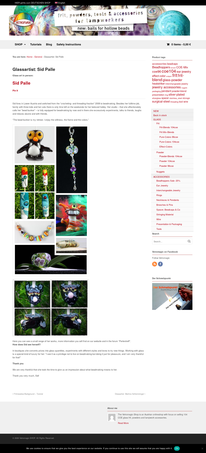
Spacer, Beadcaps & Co (168, 209)
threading (174, 101)
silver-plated (177, 94)
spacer (165, 98)
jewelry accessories (166, 87)
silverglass (156, 98)
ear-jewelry (184, 71)
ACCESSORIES (161, 176)
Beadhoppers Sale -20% (168, 180)
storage (186, 98)
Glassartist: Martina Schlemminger (130, 394)
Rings (159, 195)
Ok (177, 448)
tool (181, 101)
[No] (202, 448)
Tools (159, 228)
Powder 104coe (167, 161)
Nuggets (160, 171)
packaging (156, 91)
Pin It (15, 90)
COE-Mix (182, 67)
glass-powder (172, 79)
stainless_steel (176, 98)
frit (174, 75)
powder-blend (179, 91)
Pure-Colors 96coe (168, 136)
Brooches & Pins (164, 204)
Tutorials (35, 44)
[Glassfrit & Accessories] (24, 32)
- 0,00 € (181, 44)
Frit (157, 123)
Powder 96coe (166, 165)
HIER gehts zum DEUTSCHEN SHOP (32, 2)
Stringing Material (164, 214)
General (38, 56)
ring (166, 94)
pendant (166, 91)
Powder (160, 152)
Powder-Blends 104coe (170, 156)
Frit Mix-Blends (166, 132)
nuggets (184, 88)
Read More (123, 422)
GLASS (157, 119)
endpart (169, 76)
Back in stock (160, 115)
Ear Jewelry (162, 185)
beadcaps (172, 63)
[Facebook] (160, 264)
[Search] (189, 241)
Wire (158, 219)
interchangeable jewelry (176, 83)
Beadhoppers (161, 67)
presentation (158, 94)
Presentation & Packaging (169, 224)
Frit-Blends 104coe (168, 127)
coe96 (156, 71)
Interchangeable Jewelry (168, 190)
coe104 (169, 71)
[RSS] (154, 264)
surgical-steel (161, 101)
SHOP (18, 44)
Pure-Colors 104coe (169, 141)
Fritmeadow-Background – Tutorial (28, 394)
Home (29, 56)
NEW (156, 110)
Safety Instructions (69, 44)
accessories (159, 63)
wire (186, 101)
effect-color (159, 76)
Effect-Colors (165, 146)
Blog (49, 44)
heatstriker (158, 83)
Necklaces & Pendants (167, 199)
